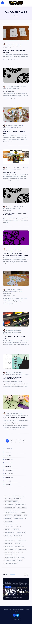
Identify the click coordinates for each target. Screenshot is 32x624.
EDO (26, 515)
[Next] (27, 574)
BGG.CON (16, 167)
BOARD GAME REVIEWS (11, 501)
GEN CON (16, 529)
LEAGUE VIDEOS (21, 541)
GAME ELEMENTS (8, 415)
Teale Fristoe (9, 44)
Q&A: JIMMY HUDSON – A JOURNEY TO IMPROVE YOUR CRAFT (15, 592)
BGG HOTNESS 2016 (9, 172)
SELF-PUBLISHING (10, 557)
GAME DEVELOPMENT (11, 524)
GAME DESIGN (7, 46)
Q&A (16, 555)
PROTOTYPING (19, 552)
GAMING (7, 529)
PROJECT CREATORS (10, 549)
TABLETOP (21, 557)
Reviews (7, 481)
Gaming (7, 455)
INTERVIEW (8, 535)
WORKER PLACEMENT (11, 563)
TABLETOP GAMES (10, 560)
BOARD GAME (17, 498)
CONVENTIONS (22, 507)
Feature (7, 452)
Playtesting (8, 470)
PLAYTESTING (9, 546)
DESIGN (23, 86)
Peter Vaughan (9, 125)
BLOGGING (17, 330)
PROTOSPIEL (22, 549)
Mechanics (7, 463)
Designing (7, 448)
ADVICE (7, 496)
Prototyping (8, 473)
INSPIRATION (21, 532)
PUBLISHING (8, 555)
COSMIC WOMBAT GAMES (12, 510)
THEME (20, 560)
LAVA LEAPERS (7, 127)
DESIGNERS (8, 515)
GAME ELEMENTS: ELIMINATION (14, 418)
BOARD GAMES (17, 44)
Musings (7, 466)
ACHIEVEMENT (18, 372)
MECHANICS (8, 543)
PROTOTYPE (8, 552)
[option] (16, 589)
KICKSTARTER (18, 535)
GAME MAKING (9, 527)
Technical (7, 484)
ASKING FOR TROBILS (20, 206)
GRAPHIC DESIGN (10, 532)
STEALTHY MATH (9, 296)
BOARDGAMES (20, 504)
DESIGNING (18, 515)
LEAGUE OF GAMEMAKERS (12, 538)
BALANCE (8, 498)
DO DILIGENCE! (8, 91)
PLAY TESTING (20, 546)
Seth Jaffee (9, 86)
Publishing (7, 477)
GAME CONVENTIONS (20, 518)
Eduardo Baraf (9, 249)
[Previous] (25, 574)
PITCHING (18, 543)
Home (16, 16)
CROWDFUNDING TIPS (11, 513)
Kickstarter (7, 459)
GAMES (19, 527)
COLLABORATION (10, 507)
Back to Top (16, 619)
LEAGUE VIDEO (9, 541)
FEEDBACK (8, 518)
